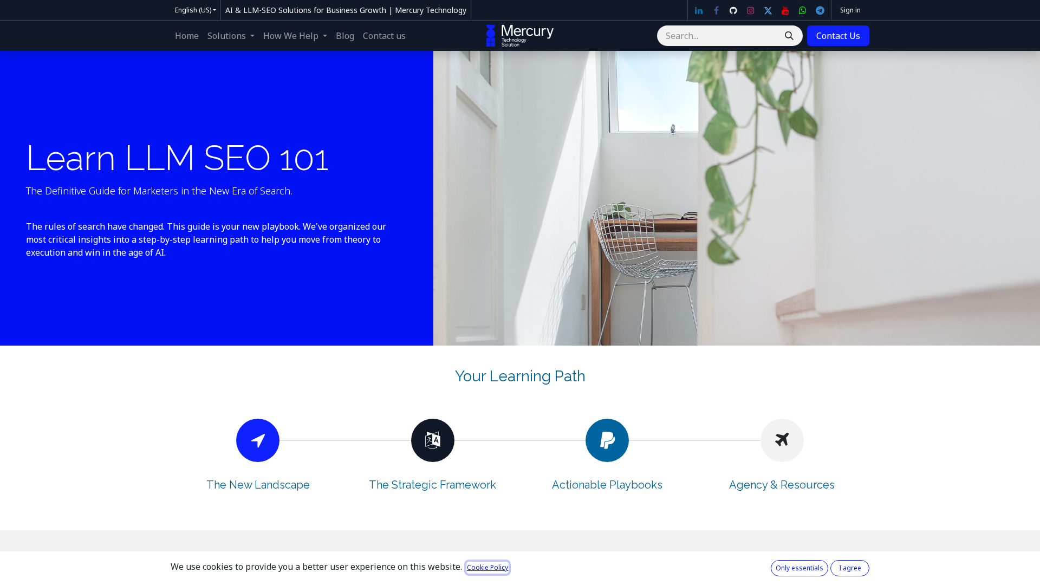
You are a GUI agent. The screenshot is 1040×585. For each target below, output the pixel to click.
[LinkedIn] (698, 10)
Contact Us (838, 36)
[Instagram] (750, 10)
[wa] (802, 10)
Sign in (850, 10)
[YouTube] (785, 10)
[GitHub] (733, 10)
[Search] (789, 35)
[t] (820, 10)
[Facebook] (716, 10)
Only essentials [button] (799, 568)
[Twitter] (768, 10)
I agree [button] (850, 568)
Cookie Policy (487, 567)
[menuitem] (187, 36)
